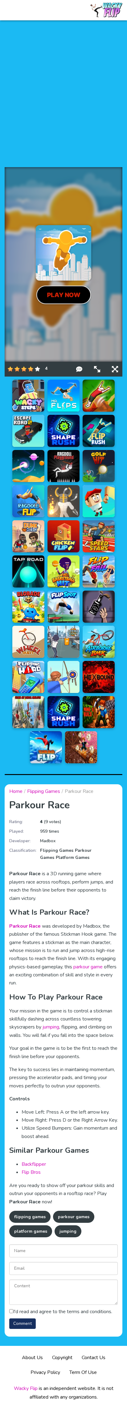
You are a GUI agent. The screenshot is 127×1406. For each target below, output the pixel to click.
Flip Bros (31, 1172)
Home (16, 791)
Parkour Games (73, 1217)
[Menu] (12, 10)
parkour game (88, 966)
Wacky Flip (26, 1388)
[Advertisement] (63, 93)
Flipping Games (43, 791)
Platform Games (72, 857)
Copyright (62, 1357)
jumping (51, 1027)
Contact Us (93, 1357)
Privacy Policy (45, 1372)
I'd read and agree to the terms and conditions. (62, 1311)
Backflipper (34, 1164)
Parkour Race (25, 926)
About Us (32, 1357)
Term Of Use (83, 1372)
